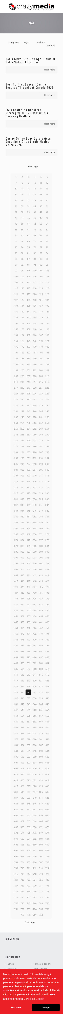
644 (22, 803)
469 (16, 634)
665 (41, 821)
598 (34, 757)
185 (41, 352)
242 (22, 411)
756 (47, 909)
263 (41, 429)
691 (16, 850)
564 (47, 721)
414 (47, 575)
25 (16, 200)
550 (34, 710)
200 (22, 370)
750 (47, 903)
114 (47, 282)
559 (16, 721)
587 (41, 745)
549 (28, 710)
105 (28, 276)
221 (41, 388)
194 (22, 364)
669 (28, 827)
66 (47, 235)
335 (41, 499)
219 (28, 388)
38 (22, 212)
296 (22, 464)
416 (22, 581)
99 (28, 270)
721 (16, 880)
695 (41, 850)
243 (28, 411)
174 (47, 341)
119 (41, 288)
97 (16, 270)
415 (16, 581)
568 (34, 727)
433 (16, 598)
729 (28, 885)
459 (28, 622)
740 (22, 897)
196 (34, 364)
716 (22, 874)
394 (34, 557)
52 (34, 224)
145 (16, 317)
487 (16, 651)
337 (16, 505)
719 (41, 874)
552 (47, 710)
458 (22, 622)
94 (34, 265)
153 (28, 323)
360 (47, 522)
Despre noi (13, 969)
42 (47, 212)
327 (28, 493)
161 (41, 329)
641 (41, 798)
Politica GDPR (40, 969)
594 (47, 751)
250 (34, 417)
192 (47, 358)
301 (16, 470)
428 (22, 593)
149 (41, 317)
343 (16, 511)
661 (16, 821)
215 (41, 382)
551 (41, 710)
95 (41, 265)
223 (16, 393)
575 (41, 733)
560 (22, 721)
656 (22, 815)
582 (47, 739)
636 (47, 792)
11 (41, 183)
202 (34, 370)
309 (28, 475)
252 (47, 417)
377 (41, 540)
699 (28, 856)
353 (41, 516)
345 (28, 511)
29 (41, 200)
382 (34, 546)
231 (28, 399)
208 (34, 376)
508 (34, 669)
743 (41, 897)
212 (22, 382)
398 (22, 563)
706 (34, 862)
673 (16, 833)
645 (28, 803)
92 (22, 265)
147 (28, 317)
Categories (13, 42)
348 (47, 511)
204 (47, 370)
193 (16, 364)
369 (28, 534)
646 (34, 803)
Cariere (11, 964)
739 (16, 897)
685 (16, 844)
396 (47, 557)
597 (28, 757)
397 (16, 563)
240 (47, 405)
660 (47, 815)
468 (47, 628)
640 (34, 798)
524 (22, 686)
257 (41, 423)
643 (16, 803)
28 (34, 200)
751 (16, 909)
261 (28, 429)
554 (22, 716)
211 (16, 382)
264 (47, 429)
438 (47, 598)
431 (41, 593)
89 (41, 259)
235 (16, 405)
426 (47, 587)
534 (47, 692)
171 (28, 341)
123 (28, 294)
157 (16, 329)
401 (41, 563)
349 (16, 516)
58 (34, 229)
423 (28, 587)
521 (41, 680)
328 (34, 493)
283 (16, 452)
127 (16, 300)
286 (34, 452)
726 (47, 880)
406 (34, 569)
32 (22, 206)
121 (16, 294)
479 (41, 639)
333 (28, 499)
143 (41, 311)
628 (34, 786)
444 (47, 604)
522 (47, 680)
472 (34, 634)
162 (47, 329)
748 (34, 903)
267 (28, 434)
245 (41, 411)
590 (22, 751)
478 (34, 639)
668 (22, 827)
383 (41, 546)
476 (22, 639)
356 (22, 522)
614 (22, 774)
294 (47, 458)
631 (16, 792)
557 (41, 716)
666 (47, 821)
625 (16, 786)
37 (16, 212)
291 (28, 458)
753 (28, 909)
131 (41, 300)
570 (47, 727)
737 (41, 891)
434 (22, 598)
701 (41, 856)
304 (34, 470)
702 (47, 856)
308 (22, 475)
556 (34, 716)
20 (22, 194)
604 (34, 762)
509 (41, 669)
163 (16, 335)
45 (28, 218)
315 (28, 481)
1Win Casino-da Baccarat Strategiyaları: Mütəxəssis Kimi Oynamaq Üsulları (28, 113)
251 (41, 417)
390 (47, 552)
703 (16, 862)
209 (41, 376)
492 (47, 651)
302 (22, 470)
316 (34, 481)
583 (16, 745)
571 (16, 733)
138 (47, 306)
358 (34, 522)
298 (34, 464)
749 (41, 903)
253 (16, 423)
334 (34, 499)
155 (41, 323)
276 (47, 440)
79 (16, 253)
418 (34, 581)
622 (34, 780)
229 (16, 399)
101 (41, 270)
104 (22, 276)
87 (28, 259)
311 (41, 475)
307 (16, 475)
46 (34, 218)
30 (47, 200)
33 (28, 206)
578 (22, 739)
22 (34, 194)
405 (28, 569)
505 (16, 669)
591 (28, 751)
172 (34, 341)
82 (34, 253)
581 (41, 739)
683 (41, 839)
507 (28, 669)
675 (28, 833)
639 (28, 798)
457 (16, 622)
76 (34, 247)
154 (34, 323)
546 (47, 704)
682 (34, 839)
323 (41, 487)
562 (34, 721)
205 (16, 376)
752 (22, 909)
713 (41, 868)
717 (28, 874)
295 (16, 464)
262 (34, 429)
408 (47, 569)
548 (22, 710)
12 (47, 183)
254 (22, 423)
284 (22, 452)
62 (22, 235)
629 (41, 786)
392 (22, 557)
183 (28, 352)
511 (16, 675)
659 (41, 815)
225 (28, 393)
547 (16, 710)
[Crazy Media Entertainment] (31, 7)
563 (41, 721)
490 (34, 651)
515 (41, 675)
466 (34, 628)
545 (41, 704)
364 (34, 528)
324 (47, 487)
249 (28, 417)
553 (16, 716)
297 (28, 464)
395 (41, 557)
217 (16, 388)
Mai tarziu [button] (16, 1007)
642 (47, 798)
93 (28, 265)
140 (22, 311)
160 (34, 329)
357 (28, 522)
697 (16, 856)
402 (47, 563)
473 (41, 634)
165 (28, 335)
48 (47, 218)
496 (34, 657)
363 (28, 528)
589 (16, 751)
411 (28, 575)
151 (16, 323)
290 (22, 458)
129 (28, 300)
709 (16, 868)
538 (34, 698)
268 (34, 434)
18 (47, 188)
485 (41, 645)
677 (41, 833)
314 (22, 481)
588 (47, 745)
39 (28, 212)
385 (16, 552)
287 (41, 452)
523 (16, 686)
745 (16, 903)
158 (22, 329)
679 (16, 839)
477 (28, 639)
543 (28, 704)
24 (47, 194)
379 (16, 546)
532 (34, 692)
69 (28, 241)
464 (22, 628)
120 (47, 288)
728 (22, 885)
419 (41, 581)
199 (16, 370)
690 (47, 844)
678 (47, 833)
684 (47, 839)
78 (47, 247)
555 (28, 716)
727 (16, 885)
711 (28, 868)
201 (28, 370)
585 (28, 745)
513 (28, 675)
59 (41, 229)
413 (41, 575)
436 (34, 598)
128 (22, 300)
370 (34, 534)
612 (47, 768)
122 (22, 294)
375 (28, 540)
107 (41, 276)
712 (34, 868)
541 (16, 704)
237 (28, 405)
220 (34, 388)
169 (16, 341)
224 (22, 393)
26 (22, 200)
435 (28, 598)
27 (28, 200)
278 (22, 446)
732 (47, 885)
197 (41, 364)
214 (34, 382)
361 (16, 528)
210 (47, 376)
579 (28, 739)
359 (41, 522)
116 (22, 288)
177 (28, 347)
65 (41, 235)
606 (47, 762)
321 (28, 487)
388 (34, 552)
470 (22, 634)
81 (28, 253)
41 (41, 212)
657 (28, 815)
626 (22, 786)
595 (16, 757)
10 (34, 183)
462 (47, 622)
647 (41, 803)
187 (16, 358)
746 (22, 903)
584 (22, 745)
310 (34, 475)
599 (41, 757)
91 (16, 265)
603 (28, 762)
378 (47, 540)
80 (22, 253)
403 (16, 569)
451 (16, 616)
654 (47, 809)
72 (47, 241)
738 (47, 891)
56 (22, 229)
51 (28, 224)
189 (28, 358)
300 (47, 464)
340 (34, 505)
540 (47, 698)
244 (34, 411)
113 (41, 282)
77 (41, 247)
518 (22, 680)
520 (34, 680)
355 (16, 522)
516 (47, 675)
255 (28, 423)
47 (41, 218)
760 (41, 915)
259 (16, 429)
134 (22, 306)
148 (34, 317)
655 (16, 815)
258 (47, 423)
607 (16, 768)
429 (28, 593)
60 (47, 229)
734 (22, 891)
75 (28, 247)
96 (47, 265)
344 (22, 511)
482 (22, 645)
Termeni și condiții (42, 964)
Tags (26, 42)
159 (28, 329)
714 (47, 868)
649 (16, 809)
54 (47, 224)
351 (28, 516)
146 (22, 317)
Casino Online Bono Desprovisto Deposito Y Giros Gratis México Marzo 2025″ (28, 141)
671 (41, 827)
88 (34, 259)
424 (34, 587)
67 (16, 241)
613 (16, 774)
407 (41, 569)
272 (22, 440)
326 (22, 493)
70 (34, 241)
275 (41, 440)
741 (28, 897)
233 (41, 399)
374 (22, 540)
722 (22, 880)
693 (28, 850)
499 (16, 663)
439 (16, 604)
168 (47, 335)
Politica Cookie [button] (35, 998)
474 (47, 634)
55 (16, 229)
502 (34, 663)
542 (22, 704)
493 (16, 657)
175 (16, 347)
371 (41, 534)
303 (28, 470)
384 (47, 546)
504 (47, 663)
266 (22, 434)
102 (47, 270)
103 (16, 276)
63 (28, 235)
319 (16, 487)
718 (34, 874)
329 (41, 493)
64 (34, 235)
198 (47, 364)
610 (34, 768)
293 (41, 458)
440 (22, 604)
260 (22, 429)
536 (22, 698)
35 (41, 206)
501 (28, 663)
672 (47, 827)
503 (41, 663)
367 (16, 534)
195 (28, 364)
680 (22, 839)
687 (28, 844)
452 (22, 616)
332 (22, 499)
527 (41, 686)
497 (41, 657)
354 (47, 516)
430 (34, 593)
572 (22, 733)
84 (47, 253)
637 (16, 798)
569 (41, 727)
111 (28, 282)
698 (22, 856)
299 (41, 464)
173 (41, 341)
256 (34, 423)
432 (47, 593)
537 (28, 698)
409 (16, 575)
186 (47, 352)
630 (47, 786)
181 (16, 352)
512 (22, 675)
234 (47, 399)
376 (34, 540)
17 (41, 188)
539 (41, 698)
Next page (30, 922)
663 (28, 821)
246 (47, 411)
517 (16, 680)
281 (41, 446)
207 (28, 376)
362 (22, 528)
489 (28, 651)
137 (41, 306)
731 (41, 885)
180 (47, 347)
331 (16, 499)
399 (28, 563)
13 (16, 188)
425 (41, 587)
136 (34, 306)
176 (22, 347)
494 (22, 657)
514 (34, 675)
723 (28, 880)
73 (16, 247)
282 (47, 446)
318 (47, 481)
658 (34, 815)
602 (22, 762)
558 (47, 716)
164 (22, 335)
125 (41, 294)
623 (41, 780)
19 (16, 194)
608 (22, 768)
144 (47, 311)
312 (47, 475)
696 (47, 850)
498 (47, 657)
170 (22, 341)
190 (34, 358)
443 (41, 604)
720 (47, 874)
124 (34, 294)
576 (47, 733)
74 (22, 247)
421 (16, 587)
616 (34, 774)
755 (41, 909)
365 (41, 528)
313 (16, 481)
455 (41, 616)
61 (16, 235)
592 (34, 751)
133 (16, 306)
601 (16, 762)
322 (34, 487)
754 (34, 909)
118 (34, 288)
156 (47, 323)
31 (16, 206)
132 (47, 300)
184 (34, 352)
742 (34, 897)
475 (16, 639)
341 (41, 505)
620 (22, 780)
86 (22, 259)
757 (22, 915)
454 (34, 616)
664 (34, 821)
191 (41, 358)
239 (41, 405)
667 (16, 827)
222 (47, 388)
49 (16, 224)
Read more (49, 69)
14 (22, 188)
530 (22, 692)
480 (47, 639)
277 (16, 446)
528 (47, 686)
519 (28, 680)
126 (47, 294)
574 (34, 733)
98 (22, 270)
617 (41, 774)
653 (41, 809)
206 (22, 376)
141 (28, 311)
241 (16, 411)
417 (28, 581)
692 (22, 850)
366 (47, 528)
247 (16, 417)
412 (34, 575)
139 (16, 311)
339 (28, 505)
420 (47, 581)
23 (41, 194)
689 (41, 844)
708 (47, 862)
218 (22, 388)
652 (34, 809)
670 (34, 827)
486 (47, 645)
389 (41, 552)
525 (28, 686)
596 (22, 757)
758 (28, 915)
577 (16, 739)
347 (41, 511)
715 (16, 874)
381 (28, 546)
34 (34, 206)
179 (41, 347)
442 (34, 604)
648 (47, 803)
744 (47, 897)
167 (41, 335)
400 (34, 563)
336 (47, 499)
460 (34, 622)
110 (22, 282)
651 (28, 809)
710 (22, 868)
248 (22, 417)
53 (41, 224)
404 (22, 569)
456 (47, 616)
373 (16, 540)
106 (34, 276)
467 (41, 628)
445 (16, 610)
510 (47, 669)
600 (47, 757)
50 (22, 224)
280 (34, 446)
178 (34, 347)
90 (47, 259)
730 (34, 885)
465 (28, 628)
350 (22, 516)
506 (22, 669)
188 (22, 358)
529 (16, 692)
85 (16, 259)
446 (22, 610)
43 (16, 218)
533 (41, 692)
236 (22, 405)
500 (22, 663)
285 (28, 452)
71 (41, 241)
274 (34, 440)
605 (41, 762)
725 (41, 880)
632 (22, 792)
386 (22, 552)
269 (41, 434)
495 (28, 657)
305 (41, 470)
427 (16, 593)
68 (22, 241)
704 (22, 862)
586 (34, 745)
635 (41, 792)
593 (41, 751)
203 (41, 370)
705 (28, 862)
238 (34, 405)
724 (34, 880)
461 (41, 622)
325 (16, 493)
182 (22, 352)
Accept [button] (46, 1007)
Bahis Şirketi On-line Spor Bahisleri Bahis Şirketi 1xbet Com (31, 60)
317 (41, 481)
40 (34, 212)
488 (22, 651)
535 (16, 698)
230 (22, 399)
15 (28, 188)
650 (22, 809)
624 (47, 780)
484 (34, 645)
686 (22, 844)
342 (47, 505)
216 (47, 382)
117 (28, 288)
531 (28, 692)
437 (41, 598)
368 (22, 534)
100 (34, 270)
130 (34, 300)
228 (47, 393)
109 (16, 282)
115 (16, 288)
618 (47, 774)
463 (16, 628)
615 (28, 774)
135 (28, 306)
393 (28, 557)
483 (28, 645)
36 (47, 206)
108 (47, 276)
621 (28, 780)
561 (28, 721)
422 (22, 587)
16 (34, 188)
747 (28, 903)
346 (34, 511)
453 (28, 616)
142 (34, 311)
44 (22, 218)
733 (16, 891)
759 (34, 915)
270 (47, 434)
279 (28, 446)
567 (28, 727)
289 (16, 458)
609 (28, 768)
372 (47, 534)
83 (41, 253)
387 (28, 552)
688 (34, 844)
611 (41, 768)
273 (28, 440)
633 (28, 792)
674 (22, 833)
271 (16, 440)
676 (34, 833)
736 (34, 891)
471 (28, 634)
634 (34, 792)
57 (28, 229)
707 (41, 862)
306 (47, 470)
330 (47, 493)
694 (34, 850)
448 (34, 610)
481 (16, 645)
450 (47, 610)
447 (28, 610)
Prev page (33, 166)
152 (22, 323)
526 (34, 686)
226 (34, 393)
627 (28, 786)
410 (22, 575)
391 (16, 557)
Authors (41, 42)
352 (34, 516)
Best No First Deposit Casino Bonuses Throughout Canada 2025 (30, 86)
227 (41, 393)
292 (34, 458)
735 (28, 891)
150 (47, 317)
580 (34, 739)
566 (22, 727)
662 (22, 821)
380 (22, 546)
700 (34, 856)
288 (47, 452)
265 (16, 434)
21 (28, 194)
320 (22, 487)
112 (34, 282)
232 (34, 399)
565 (16, 727)
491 (41, 651)
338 (22, 505)
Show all (51, 45)
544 (34, 704)
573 (28, 733)
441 (28, 604)
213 (28, 382)
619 (16, 780)
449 (41, 610)
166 (34, 335)
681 (28, 839)
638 (22, 798)
